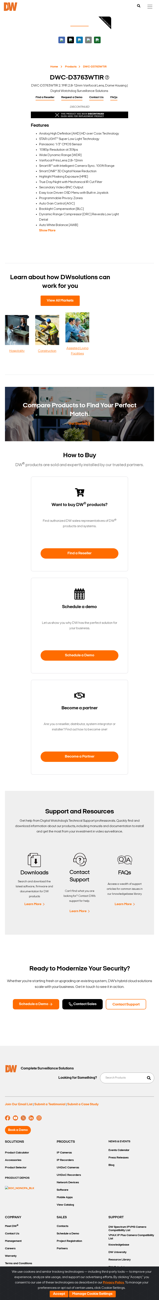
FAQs (113, 97)
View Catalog (65, 1204)
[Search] (138, 6)
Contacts (62, 1226)
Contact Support (126, 1005)
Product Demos (17, 1178)
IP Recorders (65, 1160)
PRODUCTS (66, 1142)
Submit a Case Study (83, 1104)
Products (71, 66)
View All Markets (60, 301)
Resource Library (119, 1259)
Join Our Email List (19, 1104)
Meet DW (11, 1226)
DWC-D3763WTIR (95, 66)
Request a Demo (71, 97)
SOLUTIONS (14, 1142)
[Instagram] (39, 1118)
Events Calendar (118, 1150)
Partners (62, 1248)
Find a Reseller (45, 97)
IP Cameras (64, 1152)
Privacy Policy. (113, 1282)
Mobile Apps (65, 1197)
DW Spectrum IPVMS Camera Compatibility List (127, 1228)
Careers (10, 1248)
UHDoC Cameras (68, 1167)
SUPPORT (116, 1217)
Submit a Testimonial (49, 1104)
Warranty (11, 1256)
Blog (111, 1165)
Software (62, 1190)
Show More (47, 230)
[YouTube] (15, 1118)
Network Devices (68, 1182)
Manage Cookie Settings (92, 1294)
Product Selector (15, 1167)
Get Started (78, 424)
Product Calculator (17, 1152)
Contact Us (96, 97)
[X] (23, 1118)
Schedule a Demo (79, 655)
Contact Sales (84, 1004)
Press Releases (118, 1157)
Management (13, 1241)
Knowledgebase (118, 1244)
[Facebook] (7, 1118)
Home (54, 66)
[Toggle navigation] (150, 6)
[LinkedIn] (31, 1118)
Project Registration (69, 1241)
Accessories (13, 1160)
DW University (117, 1252)
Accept (59, 1294)
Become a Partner (79, 757)
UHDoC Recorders (69, 1175)
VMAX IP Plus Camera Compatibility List (131, 1237)
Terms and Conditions (18, 1263)
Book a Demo (18, 1130)
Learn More (32, 904)
